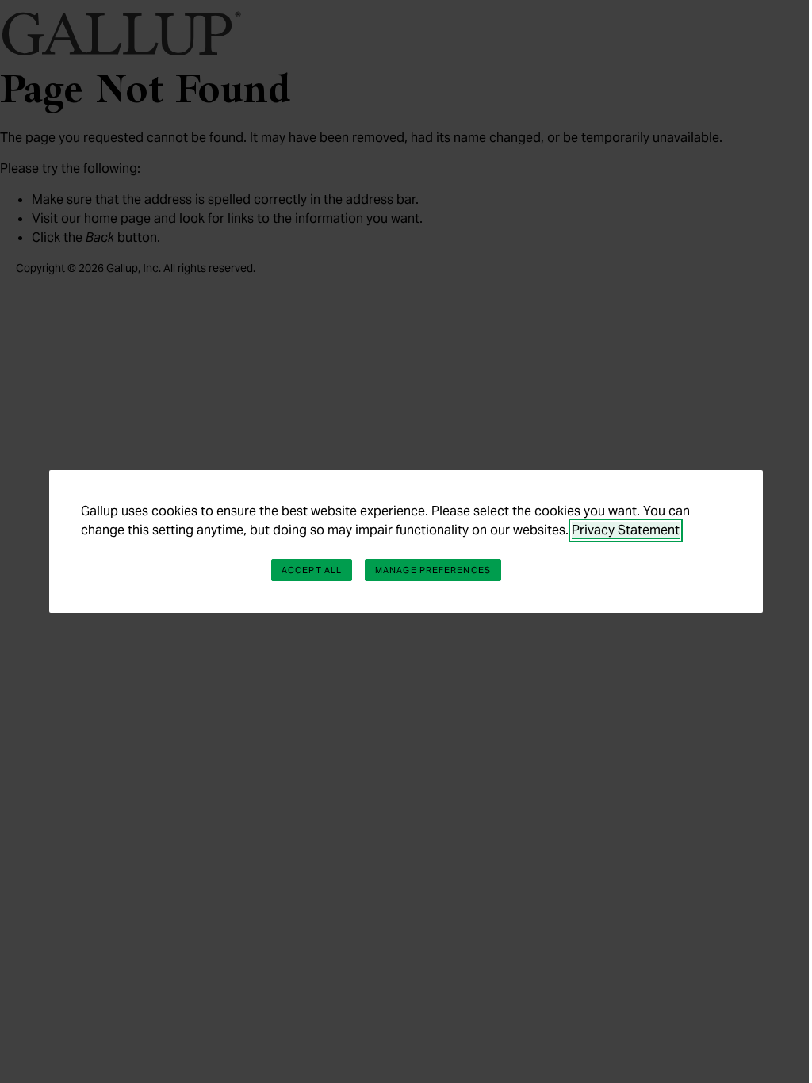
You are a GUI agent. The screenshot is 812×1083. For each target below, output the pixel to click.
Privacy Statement (626, 530)
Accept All (312, 570)
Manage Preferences (433, 570)
